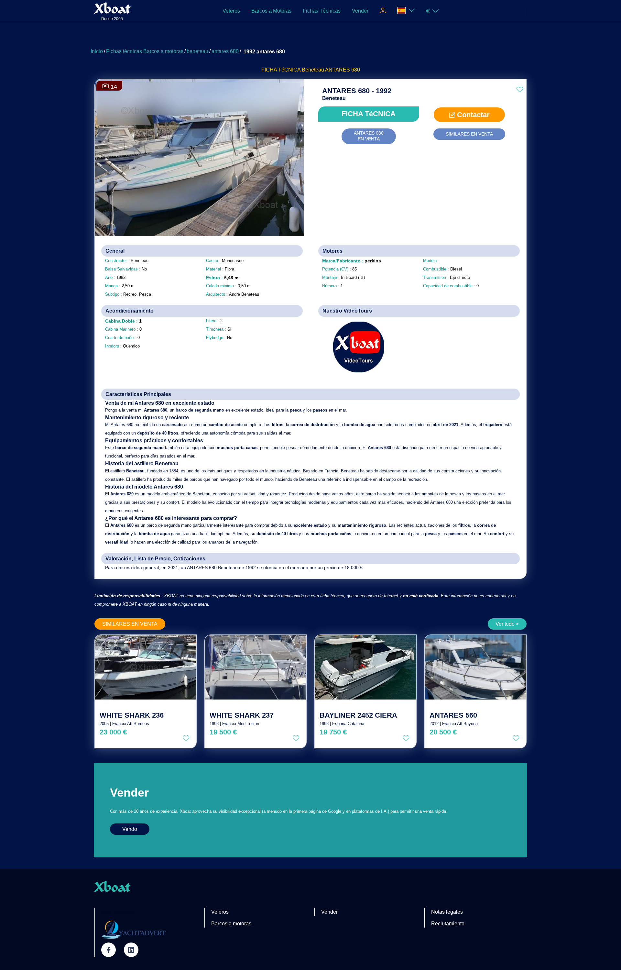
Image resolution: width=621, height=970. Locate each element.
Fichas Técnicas (322, 11)
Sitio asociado (117, 912)
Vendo (129, 829)
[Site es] (406, 11)
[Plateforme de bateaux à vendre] (133, 929)
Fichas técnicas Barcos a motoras (144, 51)
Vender (360, 11)
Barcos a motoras (231, 923)
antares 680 (225, 51)
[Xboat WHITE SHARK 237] (255, 667)
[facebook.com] (108, 949)
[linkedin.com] (131, 949)
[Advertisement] (310, 37)
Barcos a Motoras (271, 11)
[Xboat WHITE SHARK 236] (145, 667)
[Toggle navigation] (383, 11)
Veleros (231, 11)
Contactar (472, 115)
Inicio (97, 51)
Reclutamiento (447, 923)
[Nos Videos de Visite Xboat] (354, 347)
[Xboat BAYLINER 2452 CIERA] (365, 667)
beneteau (197, 51)
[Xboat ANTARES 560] (475, 667)
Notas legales (447, 912)
